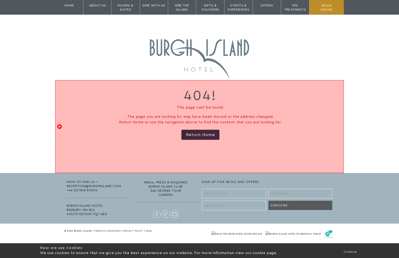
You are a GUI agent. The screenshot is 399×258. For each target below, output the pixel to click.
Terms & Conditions (108, 231)
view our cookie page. (256, 253)
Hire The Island (182, 7)
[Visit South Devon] (329, 234)
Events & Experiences (238, 7)
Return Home (200, 135)
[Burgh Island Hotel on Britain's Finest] (293, 234)
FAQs (149, 231)
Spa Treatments (295, 7)
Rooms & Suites (125, 7)
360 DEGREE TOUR (165, 190)
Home (69, 5)
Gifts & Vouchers (210, 7)
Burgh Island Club (166, 186)
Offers (266, 5)
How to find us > (82, 182)
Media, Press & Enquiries (166, 182)
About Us (97, 5)
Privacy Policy (133, 231)
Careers (165, 195)
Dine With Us (153, 5)
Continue (350, 251)
